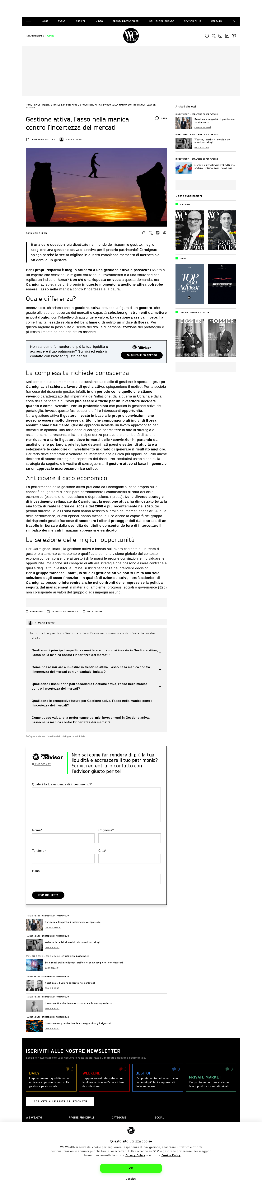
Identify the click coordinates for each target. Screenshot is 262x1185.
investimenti (94, 612)
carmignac (36, 612)
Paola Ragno (52, 948)
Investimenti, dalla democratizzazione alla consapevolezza (78, 1003)
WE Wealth (131, 36)
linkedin (227, 35)
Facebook (207, 35)
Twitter (151, 233)
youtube (234, 35)
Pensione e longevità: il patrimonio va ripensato (73, 922)
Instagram (220, 35)
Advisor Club (192, 21)
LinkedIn (158, 233)
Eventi (62, 21)
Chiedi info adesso (144, 355)
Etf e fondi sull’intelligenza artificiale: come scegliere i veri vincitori (84, 962)
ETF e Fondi (38, 956)
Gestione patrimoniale (65, 612)
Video (99, 21)
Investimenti (41, 105)
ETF (28, 956)
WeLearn (216, 21)
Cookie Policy (171, 1155)
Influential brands (161, 21)
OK (131, 1168)
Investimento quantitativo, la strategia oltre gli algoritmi (78, 1023)
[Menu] (29, 21)
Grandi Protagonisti (126, 21)
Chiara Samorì (53, 927)
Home (45, 21)
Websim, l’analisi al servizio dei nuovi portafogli (72, 942)
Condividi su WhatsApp (165, 233)
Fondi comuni (53, 956)
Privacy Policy (135, 1155)
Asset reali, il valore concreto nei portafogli (70, 982)
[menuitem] (34, 36)
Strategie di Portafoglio (66, 105)
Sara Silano (52, 968)
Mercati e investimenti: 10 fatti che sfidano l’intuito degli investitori (214, 166)
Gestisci (131, 1178)
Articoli (81, 21)
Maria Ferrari (74, 139)
